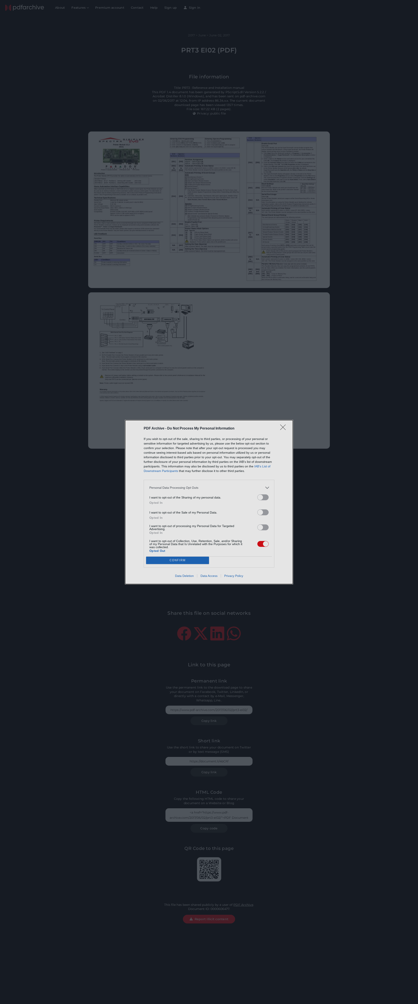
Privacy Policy (233, 576)
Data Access (209, 576)
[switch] (263, 497)
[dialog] (209, 502)
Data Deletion (184, 576)
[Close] (284, 429)
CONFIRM (178, 560)
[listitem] (209, 487)
